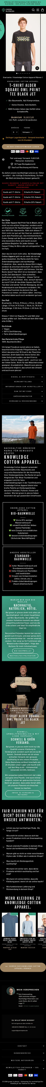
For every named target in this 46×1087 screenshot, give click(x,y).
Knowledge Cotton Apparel (23, 81)
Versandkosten (31, 120)
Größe (15, 128)
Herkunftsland (23, 381)
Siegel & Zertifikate (23, 377)
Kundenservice (22, 1053)
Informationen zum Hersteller (23, 386)
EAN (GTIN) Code (23, 391)
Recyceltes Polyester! (23, 656)
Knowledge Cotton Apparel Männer (27, 77)
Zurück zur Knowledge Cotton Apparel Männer (25, 967)
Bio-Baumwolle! (23, 651)
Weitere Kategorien (22, 1060)
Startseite (7, 77)
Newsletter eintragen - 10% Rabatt (22, 1068)
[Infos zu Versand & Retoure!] (23, 764)
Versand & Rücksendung (23, 401)
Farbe (27, 128)
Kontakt (22, 1046)
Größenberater (23, 396)
